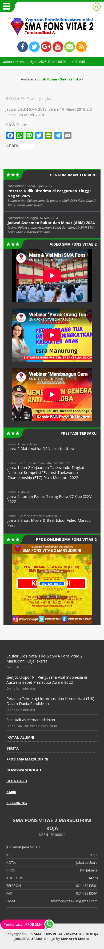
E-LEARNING (16, 802)
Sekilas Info (70, 79)
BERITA (12, 748)
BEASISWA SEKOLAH (23, 770)
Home (51, 79)
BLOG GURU (16, 781)
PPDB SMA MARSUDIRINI (27, 759)
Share (12, 145)
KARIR (11, 791)
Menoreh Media (75, 938)
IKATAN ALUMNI (20, 737)
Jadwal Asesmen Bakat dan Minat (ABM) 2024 (50, 222)
